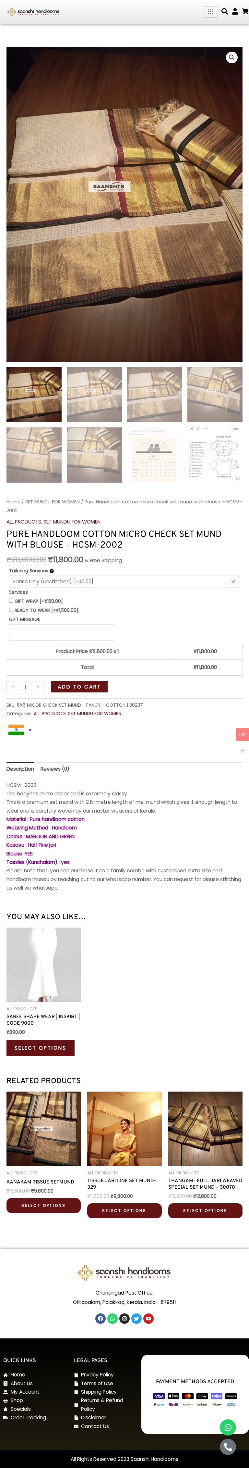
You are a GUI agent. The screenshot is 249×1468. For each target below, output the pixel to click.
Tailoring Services (29, 570)
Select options (40, 1047)
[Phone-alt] (228, 1447)
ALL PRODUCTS (23, 521)
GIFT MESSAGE (24, 619)
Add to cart (79, 686)
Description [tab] (20, 769)
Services (18, 592)
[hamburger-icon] (211, 12)
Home (13, 502)
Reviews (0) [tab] (55, 769)
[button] (224, 11)
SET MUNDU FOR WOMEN (52, 502)
